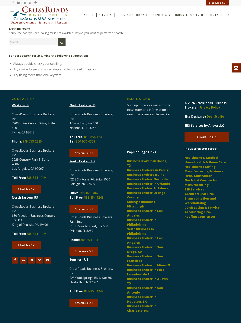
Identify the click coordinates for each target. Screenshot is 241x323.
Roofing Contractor (200, 216)
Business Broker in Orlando (148, 184)
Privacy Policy (209, 107)
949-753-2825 (32, 141)
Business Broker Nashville (147, 179)
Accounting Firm (198, 212)
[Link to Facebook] (13, 3)
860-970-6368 (85, 141)
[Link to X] (30, 3)
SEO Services (194, 125)
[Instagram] (31, 260)
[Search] (228, 15)
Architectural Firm (199, 194)
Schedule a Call (217, 2)
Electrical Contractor (201, 180)
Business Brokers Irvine (145, 175)
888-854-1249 (36, 178)
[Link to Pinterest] (35, 3)
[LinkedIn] (23, 260)
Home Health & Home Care (205, 162)
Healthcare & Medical (201, 158)
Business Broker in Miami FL (149, 265)
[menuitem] (216, 3)
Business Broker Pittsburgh (149, 188)
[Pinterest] (47, 260)
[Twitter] (39, 260)
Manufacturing (197, 185)
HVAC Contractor (198, 176)
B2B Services (194, 189)
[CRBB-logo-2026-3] (39, 15)
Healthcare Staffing (200, 167)
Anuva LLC (216, 125)
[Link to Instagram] (24, 3)
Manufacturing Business (204, 171)
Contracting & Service (202, 207)
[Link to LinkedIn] (18, 3)
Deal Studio (215, 116)
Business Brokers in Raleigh (149, 170)
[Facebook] (15, 260)
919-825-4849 (89, 193)
